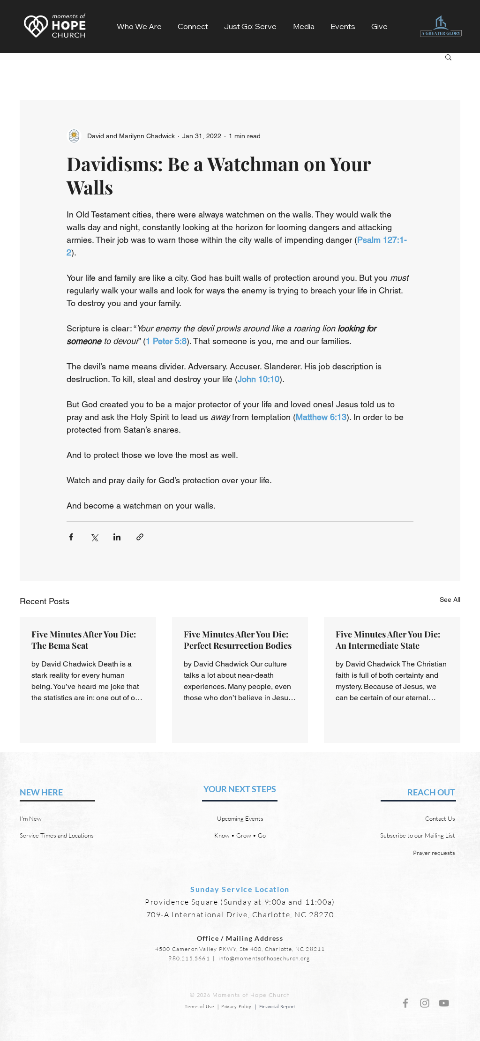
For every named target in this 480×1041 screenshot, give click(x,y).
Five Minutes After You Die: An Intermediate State (388, 640)
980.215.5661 (189, 958)
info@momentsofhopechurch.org (264, 958)
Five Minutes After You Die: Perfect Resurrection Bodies (238, 640)
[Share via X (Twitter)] (94, 536)
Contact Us (440, 818)
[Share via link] (139, 536)
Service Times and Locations (57, 835)
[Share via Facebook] (71, 536)
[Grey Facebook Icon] (405, 1003)
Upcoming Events (240, 818)
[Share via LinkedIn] (116, 536)
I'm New (31, 818)
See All (450, 599)
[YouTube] (444, 1003)
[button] (139, 26)
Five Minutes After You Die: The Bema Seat (83, 640)
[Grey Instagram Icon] (425, 1003)
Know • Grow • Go (240, 835)
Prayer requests (434, 852)
